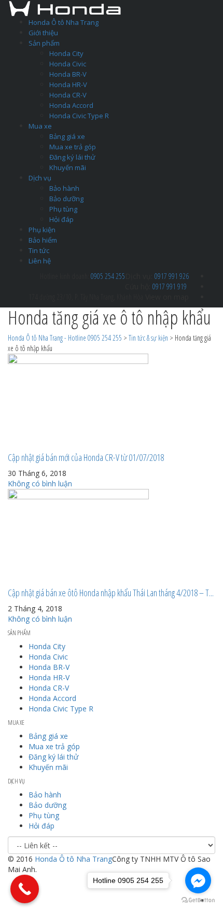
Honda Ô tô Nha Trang (64, 22)
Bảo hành (64, 188)
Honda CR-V (68, 95)
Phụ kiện (42, 229)
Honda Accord (71, 105)
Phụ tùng (63, 209)
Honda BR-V (68, 74)
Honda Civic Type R (79, 115)
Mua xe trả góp (72, 146)
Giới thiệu (43, 32)
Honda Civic (67, 63)
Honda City (66, 53)
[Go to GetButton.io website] (198, 900)
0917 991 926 (172, 276)
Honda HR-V (68, 84)
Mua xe (40, 126)
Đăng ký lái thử (72, 157)
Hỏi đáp (61, 219)
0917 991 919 (169, 286)
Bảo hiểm (43, 240)
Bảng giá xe (67, 136)
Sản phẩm (44, 43)
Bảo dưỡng (66, 198)
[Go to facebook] (198, 880)
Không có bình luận (40, 483)
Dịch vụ (40, 178)
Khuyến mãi (67, 167)
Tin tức (39, 250)
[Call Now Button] (24, 889)
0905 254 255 (108, 276)
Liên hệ (40, 260)
